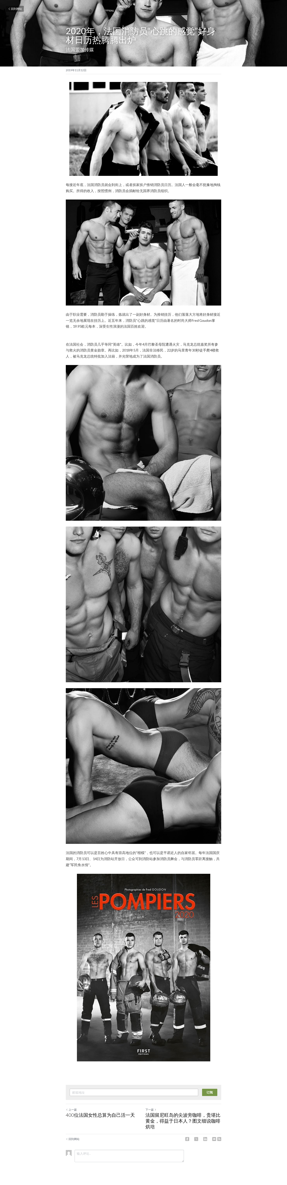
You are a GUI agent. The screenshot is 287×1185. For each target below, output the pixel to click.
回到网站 (16, 8)
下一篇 (149, 1109)
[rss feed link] (219, 1139)
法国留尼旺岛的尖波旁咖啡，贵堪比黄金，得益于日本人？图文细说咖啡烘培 (182, 1120)
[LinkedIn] (205, 1139)
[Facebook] (187, 1139)
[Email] (214, 1139)
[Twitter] (196, 1139)
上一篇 (73, 1109)
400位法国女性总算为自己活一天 (100, 1115)
